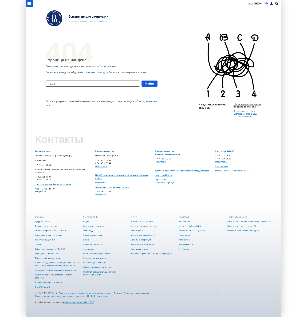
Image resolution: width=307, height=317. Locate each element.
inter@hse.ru (160, 161)
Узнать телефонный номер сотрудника (53, 184)
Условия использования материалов (231, 170)
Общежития (100, 182)
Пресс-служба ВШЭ (224, 151)
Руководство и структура (46, 226)
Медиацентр (185, 239)
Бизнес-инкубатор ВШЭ (94, 262)
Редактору (216, 293)
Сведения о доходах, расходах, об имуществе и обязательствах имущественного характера (57, 264)
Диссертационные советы (143, 235)
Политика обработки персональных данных (134, 293)
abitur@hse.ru (101, 166)
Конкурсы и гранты (139, 248)
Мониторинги (137, 230)
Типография (184, 235)
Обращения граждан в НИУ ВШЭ (50, 248)
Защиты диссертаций (141, 239)
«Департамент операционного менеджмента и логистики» (247, 105)
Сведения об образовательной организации (55, 270)
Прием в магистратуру (93, 244)
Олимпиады (88, 230)
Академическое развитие (142, 244)
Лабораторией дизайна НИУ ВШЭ (78, 302)
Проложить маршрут (164, 182)
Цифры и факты (42, 221)
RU (256, 3)
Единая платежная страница (48, 282)
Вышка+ (87, 239)
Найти (149, 83)
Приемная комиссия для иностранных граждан (167, 153)
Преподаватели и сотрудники (48, 235)
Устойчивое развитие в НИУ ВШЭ (50, 230)
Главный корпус (43, 151)
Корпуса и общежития (45, 239)
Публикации (184, 248)
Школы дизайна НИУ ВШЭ (245, 113)
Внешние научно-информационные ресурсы (151, 253)
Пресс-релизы (221, 166)
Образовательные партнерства (97, 267)
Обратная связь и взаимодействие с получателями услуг (99, 273)
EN (260, 3)
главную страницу (94, 72)
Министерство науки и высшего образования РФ (249, 221)
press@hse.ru (221, 161)
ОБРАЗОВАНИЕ (90, 216)
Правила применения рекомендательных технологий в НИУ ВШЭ (65, 295)
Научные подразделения (142, 221)
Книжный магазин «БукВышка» (193, 230)
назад (62, 72)
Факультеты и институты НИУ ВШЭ (212, 106)
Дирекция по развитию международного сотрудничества (182, 170)
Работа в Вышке (42, 286)
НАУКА (134, 216)
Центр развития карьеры (94, 258)
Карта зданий (161, 179)
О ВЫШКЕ (39, 216)
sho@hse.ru (100, 194)
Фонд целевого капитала (46, 253)
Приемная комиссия (104, 151)
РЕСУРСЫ (184, 216)
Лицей (86, 221)
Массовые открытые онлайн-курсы (243, 230)
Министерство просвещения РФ (241, 226)
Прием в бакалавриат (93, 235)
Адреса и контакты (67, 293)
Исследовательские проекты (144, 226)
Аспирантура (89, 248)
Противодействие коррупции (48, 258)
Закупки (38, 244)
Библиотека (184, 221)
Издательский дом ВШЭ (190, 226)
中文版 (250, 3)
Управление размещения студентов (112, 187)
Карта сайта (102, 295)
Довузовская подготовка (94, 226)
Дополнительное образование (97, 253)
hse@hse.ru (40, 191)
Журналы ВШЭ (186, 244)
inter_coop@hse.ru (163, 175)
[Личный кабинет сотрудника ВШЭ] (271, 3)
